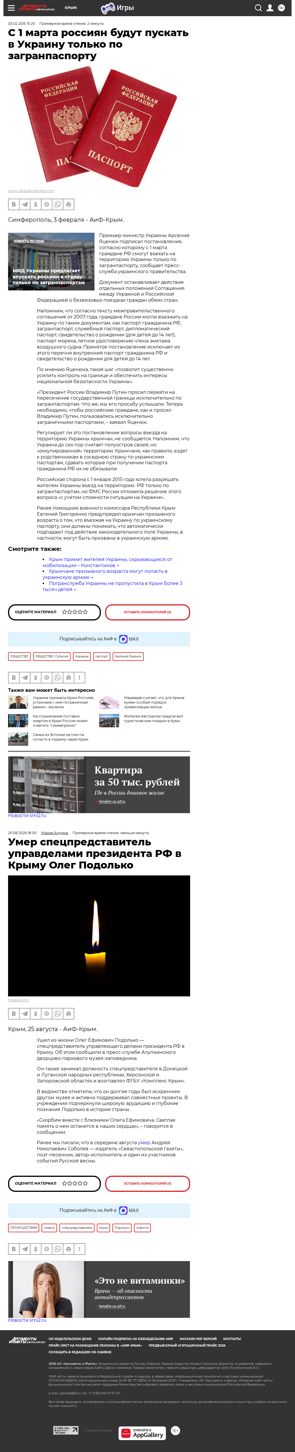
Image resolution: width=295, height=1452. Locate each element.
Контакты (232, 1339)
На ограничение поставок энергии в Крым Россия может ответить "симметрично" (60, 721)
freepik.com (18, 1000)
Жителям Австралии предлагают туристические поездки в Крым (153, 718)
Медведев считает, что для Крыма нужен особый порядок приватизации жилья (154, 702)
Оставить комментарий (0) (147, 612)
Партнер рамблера (98, 1430)
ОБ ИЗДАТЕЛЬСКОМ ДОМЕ (70, 1339)
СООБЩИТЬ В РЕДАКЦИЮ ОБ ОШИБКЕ (80, 1352)
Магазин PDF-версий (198, 1339)
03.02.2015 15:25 (21, 23)
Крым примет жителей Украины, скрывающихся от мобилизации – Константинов (107, 562)
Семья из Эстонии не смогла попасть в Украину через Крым (60, 736)
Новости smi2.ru (27, 815)
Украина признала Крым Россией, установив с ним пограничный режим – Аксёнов (63, 702)
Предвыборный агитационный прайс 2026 (187, 1345)
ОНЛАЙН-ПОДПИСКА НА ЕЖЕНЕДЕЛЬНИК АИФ (135, 1339)
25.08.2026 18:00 (22, 833)
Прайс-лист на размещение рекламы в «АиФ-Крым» (95, 1345)
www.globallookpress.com (31, 191)
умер (145, 1142)
